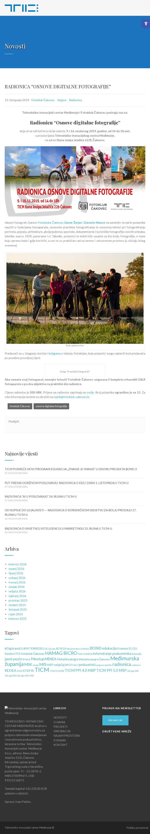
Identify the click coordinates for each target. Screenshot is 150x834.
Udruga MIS (10, 675)
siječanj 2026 (17, 596)
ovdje (90, 392)
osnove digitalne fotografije (51, 406)
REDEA (10, 670)
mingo (36, 665)
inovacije (136, 653)
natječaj (59, 664)
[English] (133, 7)
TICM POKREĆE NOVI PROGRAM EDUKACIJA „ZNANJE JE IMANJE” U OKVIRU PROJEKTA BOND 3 (71, 469)
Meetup (37, 659)
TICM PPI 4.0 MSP (80, 670)
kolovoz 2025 (18, 618)
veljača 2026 (17, 591)
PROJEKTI (61, 726)
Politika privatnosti (137, 827)
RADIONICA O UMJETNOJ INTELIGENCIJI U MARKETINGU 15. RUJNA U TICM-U (58, 528)
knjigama (55, 353)
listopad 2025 (18, 609)
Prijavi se (115, 720)
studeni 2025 (17, 605)
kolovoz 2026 (18, 564)
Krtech (26, 659)
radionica (121, 664)
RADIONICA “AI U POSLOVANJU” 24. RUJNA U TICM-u (41, 496)
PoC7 (75, 665)
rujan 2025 (16, 614)
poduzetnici (87, 665)
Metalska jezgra (68, 659)
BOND (96, 648)
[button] (146, 23)
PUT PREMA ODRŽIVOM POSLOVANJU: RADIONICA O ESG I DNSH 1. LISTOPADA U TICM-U (67, 483)
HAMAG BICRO (61, 653)
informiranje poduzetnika (112, 653)
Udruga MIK (133, 671)
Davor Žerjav (73, 222)
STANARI (60, 740)
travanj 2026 (17, 582)
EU (131, 648)
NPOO (69, 664)
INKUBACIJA (62, 731)
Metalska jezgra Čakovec (94, 659)
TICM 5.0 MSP (57, 670)
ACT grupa (50, 648)
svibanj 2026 (17, 578)
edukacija (109, 648)
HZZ (80, 654)
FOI (18, 653)
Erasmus (122, 648)
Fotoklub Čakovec (43, 100)
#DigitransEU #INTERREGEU (24, 648)
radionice (136, 665)
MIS (42, 664)
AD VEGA (61, 648)
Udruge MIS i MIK (25, 675)
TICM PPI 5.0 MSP (111, 670)
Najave (61, 100)
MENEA (50, 659)
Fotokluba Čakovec (50, 222)
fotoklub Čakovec (20, 406)
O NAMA (59, 722)
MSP (50, 664)
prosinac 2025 (18, 600)
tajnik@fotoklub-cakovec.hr (71, 397)
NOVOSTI (60, 717)
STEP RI (28, 670)
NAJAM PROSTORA (67, 735)
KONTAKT (61, 744)
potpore (100, 665)
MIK (28, 664)
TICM (42, 669)
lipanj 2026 (16, 573)
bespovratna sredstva (78, 648)
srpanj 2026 (16, 568)
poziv (108, 664)
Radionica (75, 100)
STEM (19, 671)
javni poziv (13, 659)
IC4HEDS (87, 653)
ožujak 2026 (17, 586)
